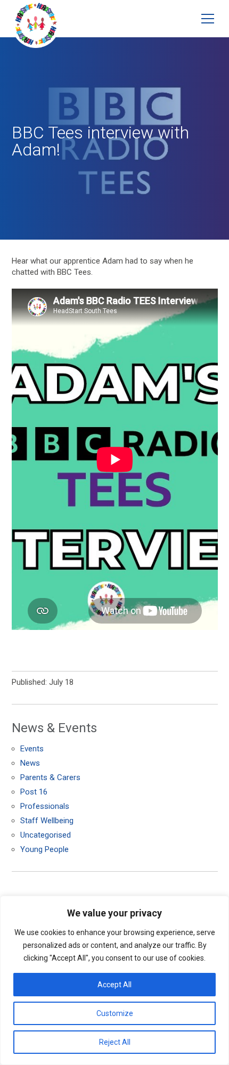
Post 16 (33, 792)
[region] (114, 980)
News (30, 763)
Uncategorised (45, 835)
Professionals (44, 806)
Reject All (114, 1042)
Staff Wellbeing (46, 820)
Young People (44, 849)
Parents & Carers (50, 777)
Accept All (114, 984)
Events (32, 748)
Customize (114, 1013)
